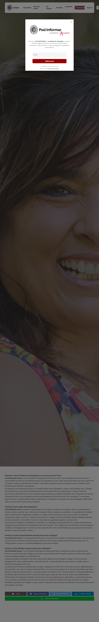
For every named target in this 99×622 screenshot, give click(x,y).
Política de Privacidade (53, 68)
